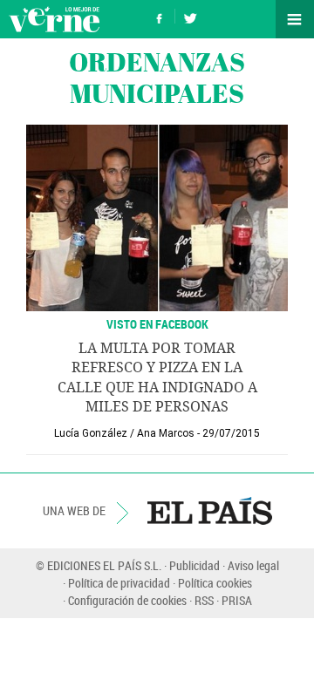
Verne (54, 19)
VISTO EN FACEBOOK (157, 324)
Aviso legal (253, 565)
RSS (204, 600)
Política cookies (215, 583)
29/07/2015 (231, 433)
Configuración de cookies (127, 600)
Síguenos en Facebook (159, 16)
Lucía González (90, 433)
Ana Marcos (166, 433)
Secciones (295, 19)
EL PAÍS (209, 511)
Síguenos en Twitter (190, 16)
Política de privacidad (119, 583)
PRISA (237, 600)
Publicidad (194, 565)
